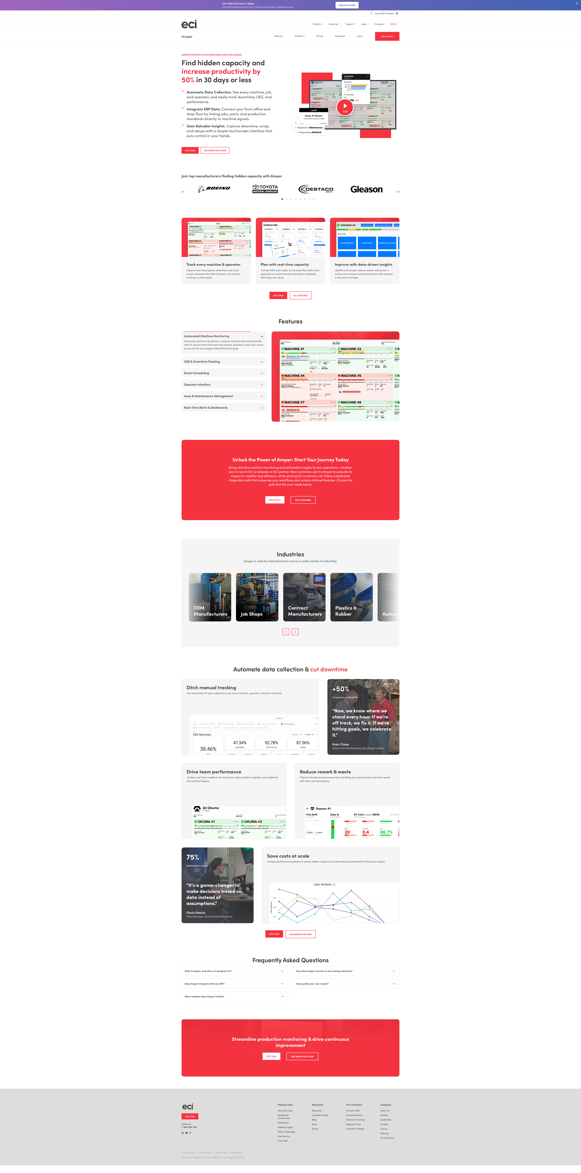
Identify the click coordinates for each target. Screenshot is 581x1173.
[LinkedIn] (183, 1167)
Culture (383, 1163)
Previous (183, 192)
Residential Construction (284, 1151)
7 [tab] (310, 199)
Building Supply (285, 1161)
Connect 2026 (352, 1145)
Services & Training (355, 1154)
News (314, 1158)
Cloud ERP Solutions (384, 13)
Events (315, 1163)
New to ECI (275, 534)
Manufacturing (285, 1145)
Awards (384, 1149)
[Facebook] (190, 1167)
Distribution (283, 1157)
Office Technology (286, 1166)
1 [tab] (282, 199)
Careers (384, 1158)
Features (278, 36)
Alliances (384, 1167)
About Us (384, 1145)
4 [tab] (296, 199)
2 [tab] (287, 199)
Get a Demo (387, 36)
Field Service (284, 1170)
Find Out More (347, 5)
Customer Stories (320, 1149)
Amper (187, 36)
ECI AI (393, 24)
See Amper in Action (215, 150)
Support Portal (353, 1158)
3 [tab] (291, 199)
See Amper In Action (300, 968)
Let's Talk (190, 150)
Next (397, 192)
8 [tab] (314, 199)
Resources (340, 36)
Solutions (299, 36)
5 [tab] (300, 199)
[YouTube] (186, 1167)
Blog (314, 1154)
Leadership (385, 1154)
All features (301, 295)
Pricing (319, 36)
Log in (360, 36)
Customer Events (354, 1149)
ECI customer (303, 534)
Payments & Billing (355, 1163)
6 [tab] (305, 199)
